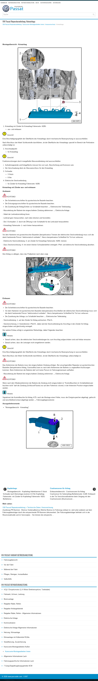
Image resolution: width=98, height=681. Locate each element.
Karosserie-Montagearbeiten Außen (17, 647)
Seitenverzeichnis (46, 3)
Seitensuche (57, 3)
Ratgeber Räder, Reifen (12, 604)
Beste (37, 3)
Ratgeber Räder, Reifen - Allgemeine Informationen (22, 613)
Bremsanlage (9, 599)
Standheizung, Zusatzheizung (15, 642)
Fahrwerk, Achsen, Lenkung (14, 594)
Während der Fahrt (10, 569)
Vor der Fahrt (8, 565)
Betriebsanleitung (14, 3)
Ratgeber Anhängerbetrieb (13, 609)
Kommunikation (9, 623)
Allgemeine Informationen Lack (15, 656)
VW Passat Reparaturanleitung (12, 24)
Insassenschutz (50, 24)
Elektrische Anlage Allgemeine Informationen (20, 628)
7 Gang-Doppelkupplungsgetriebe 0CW (18, 666)
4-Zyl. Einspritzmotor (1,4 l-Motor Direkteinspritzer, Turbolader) (27, 590)
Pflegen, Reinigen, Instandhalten (16, 574)
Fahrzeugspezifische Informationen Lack (19, 661)
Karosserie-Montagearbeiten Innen (33, 24)
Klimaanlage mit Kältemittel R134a (16, 637)
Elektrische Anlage (11, 618)
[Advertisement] (50, 34)
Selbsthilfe (8, 579)
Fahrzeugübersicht (10, 560)
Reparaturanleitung (27, 3)
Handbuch (4, 3)
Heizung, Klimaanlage (12, 632)
